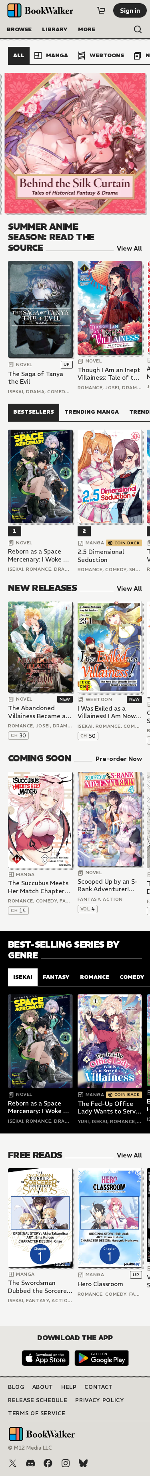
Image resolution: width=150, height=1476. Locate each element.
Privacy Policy (99, 1400)
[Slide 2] (75, 143)
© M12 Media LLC (30, 1447)
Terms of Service (36, 1413)
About (42, 1387)
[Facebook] (48, 1463)
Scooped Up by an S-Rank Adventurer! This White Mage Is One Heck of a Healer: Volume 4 (110, 885)
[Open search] (138, 29)
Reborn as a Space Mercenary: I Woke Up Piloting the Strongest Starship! (39, 555)
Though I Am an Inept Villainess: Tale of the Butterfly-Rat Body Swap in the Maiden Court (109, 374)
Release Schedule (37, 1400)
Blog (16, 1387)
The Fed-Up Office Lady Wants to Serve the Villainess (108, 1107)
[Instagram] (65, 1463)
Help (69, 1387)
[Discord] (30, 1463)
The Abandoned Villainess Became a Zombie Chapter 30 (37, 712)
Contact (98, 1387)
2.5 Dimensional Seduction (101, 556)
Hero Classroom (100, 1284)
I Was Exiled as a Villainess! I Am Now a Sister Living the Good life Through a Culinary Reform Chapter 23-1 (109, 712)
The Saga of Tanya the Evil (35, 378)
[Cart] (101, 10)
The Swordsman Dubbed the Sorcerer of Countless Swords (38, 1287)
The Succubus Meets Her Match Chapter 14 (38, 887)
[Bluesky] (83, 1463)
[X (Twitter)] (13, 1463)
